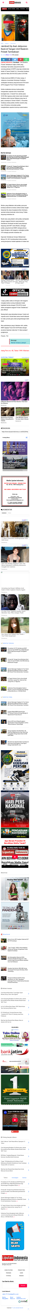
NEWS (2, 43)
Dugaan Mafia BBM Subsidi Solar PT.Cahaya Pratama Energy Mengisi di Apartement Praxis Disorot (18, 713)
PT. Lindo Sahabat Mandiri (17, 1307)
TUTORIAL (8, 1275)
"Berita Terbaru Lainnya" (18, 342)
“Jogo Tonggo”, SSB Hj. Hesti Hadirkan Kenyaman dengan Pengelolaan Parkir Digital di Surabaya (18, 949)
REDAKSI (21, 1275)
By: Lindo (3, 54)
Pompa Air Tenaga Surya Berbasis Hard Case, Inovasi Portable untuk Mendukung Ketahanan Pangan (17, 168)
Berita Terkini (5, 364)
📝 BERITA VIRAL (6, 697)
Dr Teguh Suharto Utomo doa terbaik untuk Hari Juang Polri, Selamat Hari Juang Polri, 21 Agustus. (17, 186)
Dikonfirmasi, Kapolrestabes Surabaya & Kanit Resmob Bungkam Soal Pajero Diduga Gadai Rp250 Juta (18, 743)
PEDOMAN (8, 1273)
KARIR (21, 1273)
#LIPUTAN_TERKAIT (7, 357)
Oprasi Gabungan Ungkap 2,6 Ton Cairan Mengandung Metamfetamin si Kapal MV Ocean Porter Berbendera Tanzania (18, 177)
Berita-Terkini (13, 43)
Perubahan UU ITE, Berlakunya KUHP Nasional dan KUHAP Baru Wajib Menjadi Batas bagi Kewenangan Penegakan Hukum (18, 157)
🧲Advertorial (5, 934)
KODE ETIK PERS (9, 1270)
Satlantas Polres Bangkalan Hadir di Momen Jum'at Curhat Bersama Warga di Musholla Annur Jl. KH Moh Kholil (17, 195)
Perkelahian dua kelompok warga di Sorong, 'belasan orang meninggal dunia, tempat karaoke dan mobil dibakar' (14, 465)
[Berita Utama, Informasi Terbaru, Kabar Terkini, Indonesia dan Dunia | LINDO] (14, 3)
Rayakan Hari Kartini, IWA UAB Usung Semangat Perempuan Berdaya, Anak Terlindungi (18, 970)
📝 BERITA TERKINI (7, 643)
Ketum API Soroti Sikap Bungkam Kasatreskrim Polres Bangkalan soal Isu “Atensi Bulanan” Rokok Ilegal (18, 723)
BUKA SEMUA (25, 357)
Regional (7, 43)
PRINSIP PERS (21, 1270)
